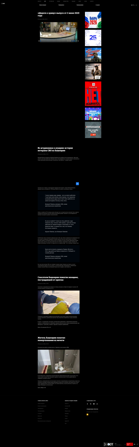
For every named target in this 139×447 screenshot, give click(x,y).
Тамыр (80, 1)
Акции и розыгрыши (42, 406)
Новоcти (39, 1)
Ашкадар (73, 1)
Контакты (40, 418)
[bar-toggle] (136, 5)
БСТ (45, 1)
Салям (85, 1)
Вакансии (40, 416)
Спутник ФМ (51, 1)
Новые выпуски (42, 4)
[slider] (53, 41)
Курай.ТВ (91, 1)
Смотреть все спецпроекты (92, 411)
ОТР (65, 423)
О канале (98, 4)
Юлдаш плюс (66, 1)
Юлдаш (58, 1)
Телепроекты (61, 4)
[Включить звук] (77, 183)
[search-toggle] (134, 5)
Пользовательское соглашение (44, 421)
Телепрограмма (80, 4)
